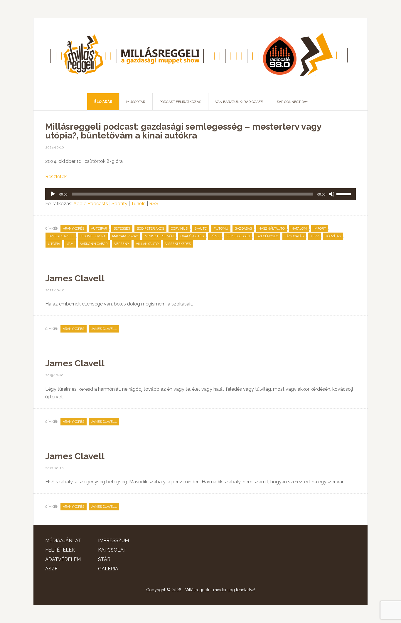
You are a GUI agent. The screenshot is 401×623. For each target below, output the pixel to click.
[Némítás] (332, 194)
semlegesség (238, 236)
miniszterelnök (159, 236)
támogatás (294, 236)
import (320, 229)
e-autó (200, 229)
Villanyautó (147, 244)
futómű (221, 229)
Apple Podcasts (90, 203)
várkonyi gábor (93, 244)
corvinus (179, 229)
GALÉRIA (108, 569)
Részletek (56, 176)
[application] (200, 194)
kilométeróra (92, 236)
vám (70, 244)
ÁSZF (51, 569)
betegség (122, 229)
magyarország (125, 236)
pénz (215, 236)
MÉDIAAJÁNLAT (63, 540)
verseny (121, 244)
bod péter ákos (150, 229)
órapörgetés (192, 236)
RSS (153, 203)
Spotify (119, 203)
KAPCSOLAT (112, 550)
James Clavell (61, 236)
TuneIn (138, 203)
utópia (54, 244)
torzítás (333, 236)
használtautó (272, 229)
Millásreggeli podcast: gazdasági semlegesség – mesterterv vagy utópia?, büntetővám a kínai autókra (183, 131)
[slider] (344, 193)
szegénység (267, 236)
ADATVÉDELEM (63, 559)
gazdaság (243, 229)
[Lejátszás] (53, 194)
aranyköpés (73, 229)
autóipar (99, 229)
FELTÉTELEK (60, 550)
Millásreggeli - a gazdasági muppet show (200, 55)
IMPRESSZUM (113, 540)
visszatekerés (178, 244)
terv (314, 236)
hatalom (299, 229)
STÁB (104, 559)
